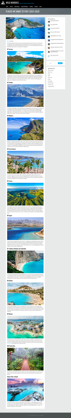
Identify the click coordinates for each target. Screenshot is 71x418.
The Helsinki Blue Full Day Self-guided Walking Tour (57, 43)
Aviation (11, 6)
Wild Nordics (12, 2)
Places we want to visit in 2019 (54, 55)
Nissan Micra (50, 77)
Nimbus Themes (33, 415)
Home (7, 6)
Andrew (9, 41)
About (41, 6)
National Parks (9, 343)
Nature (49, 75)
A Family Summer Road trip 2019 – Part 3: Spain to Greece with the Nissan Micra (57, 51)
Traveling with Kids (51, 86)
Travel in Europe (50, 84)
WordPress (42, 415)
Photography (50, 81)
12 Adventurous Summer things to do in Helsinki (56, 47)
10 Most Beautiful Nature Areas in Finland (56, 35)
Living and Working (24, 6)
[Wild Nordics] (3, 2)
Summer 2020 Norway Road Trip (55, 20)
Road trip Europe (50, 82)
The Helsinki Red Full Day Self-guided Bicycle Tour (57, 39)
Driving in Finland (50, 70)
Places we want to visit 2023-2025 (55, 28)
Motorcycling (17, 6)
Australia (36, 6)
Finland (49, 73)
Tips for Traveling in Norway (54, 24)
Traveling (31, 6)
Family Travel (50, 72)
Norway (49, 79)
